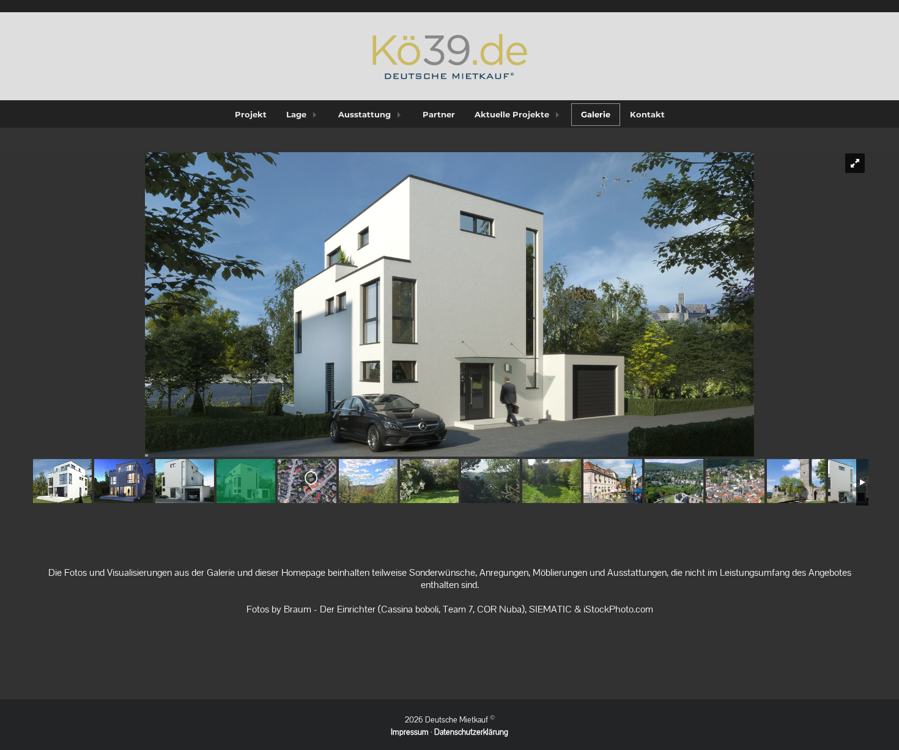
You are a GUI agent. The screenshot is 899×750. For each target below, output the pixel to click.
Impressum (410, 732)
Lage (296, 114)
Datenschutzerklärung (471, 732)
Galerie (595, 114)
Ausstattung (364, 114)
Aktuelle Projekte (512, 114)
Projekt (251, 114)
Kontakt (647, 114)
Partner (439, 114)
